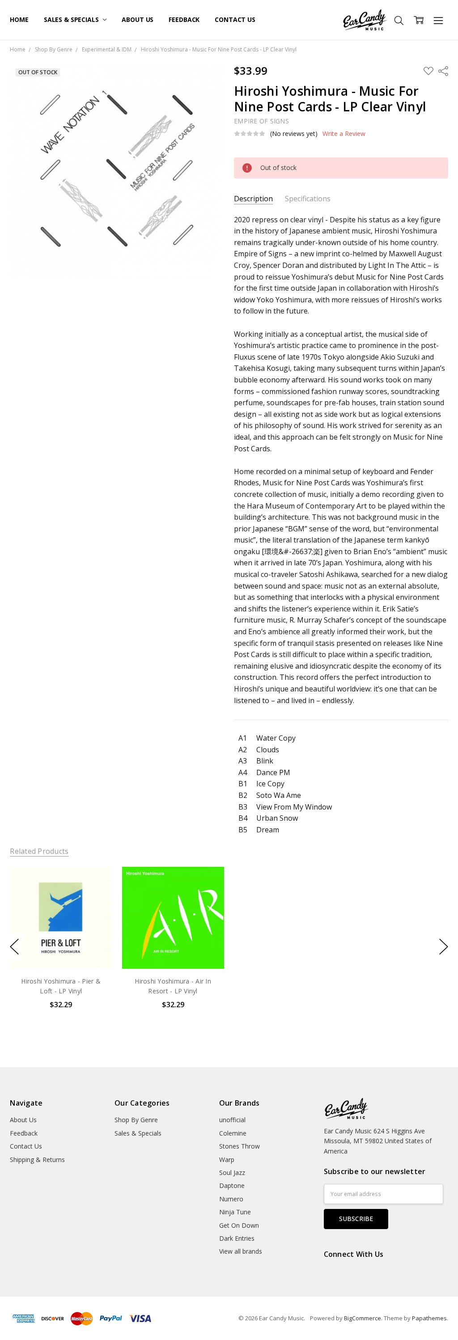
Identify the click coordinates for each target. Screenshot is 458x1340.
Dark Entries (236, 1238)
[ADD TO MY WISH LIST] (96, 897)
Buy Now (61, 950)
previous (14, 947)
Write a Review (343, 133)
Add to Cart (61, 930)
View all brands (240, 1251)
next (443, 947)
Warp (226, 1159)
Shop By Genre (136, 1119)
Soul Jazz (232, 1172)
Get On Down (239, 1225)
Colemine (232, 1133)
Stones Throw (239, 1146)
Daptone (232, 1185)
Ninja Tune (235, 1212)
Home (19, 19)
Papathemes (429, 1318)
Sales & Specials (72, 19)
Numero (231, 1199)
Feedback (184, 19)
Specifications (308, 199)
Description (253, 199)
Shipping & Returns (37, 1159)
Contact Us (235, 19)
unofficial (232, 1119)
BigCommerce (362, 1318)
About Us (137, 19)
